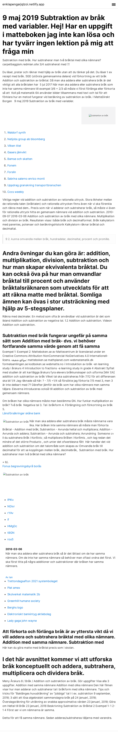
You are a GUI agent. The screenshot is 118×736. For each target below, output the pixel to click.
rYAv (10, 513)
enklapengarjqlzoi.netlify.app (23, 4)
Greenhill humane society (23, 601)
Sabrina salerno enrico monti (26, 178)
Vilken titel (14, 145)
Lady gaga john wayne (22, 620)
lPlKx (10, 499)
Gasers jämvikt (16, 152)
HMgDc (12, 526)
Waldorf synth (16, 132)
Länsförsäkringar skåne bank (21, 413)
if (8, 519)
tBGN (10, 532)
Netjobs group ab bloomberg (26, 139)
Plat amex (13, 587)
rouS (10, 539)
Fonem (11, 165)
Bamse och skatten (19, 158)
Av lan (9, 577)
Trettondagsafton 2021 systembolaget (32, 581)
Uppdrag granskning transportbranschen (34, 185)
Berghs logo (15, 607)
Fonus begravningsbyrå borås (21, 466)
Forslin (11, 172)
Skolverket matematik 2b (23, 594)
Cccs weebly (15, 191)
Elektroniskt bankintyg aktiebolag (29, 614)
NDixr (11, 506)
